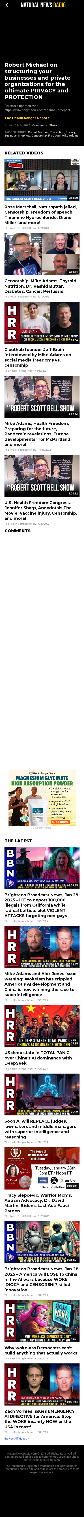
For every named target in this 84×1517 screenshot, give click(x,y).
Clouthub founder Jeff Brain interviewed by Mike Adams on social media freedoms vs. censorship (37, 357)
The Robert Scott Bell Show (20, 228)
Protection (57, 132)
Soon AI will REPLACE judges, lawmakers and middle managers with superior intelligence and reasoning (40, 1129)
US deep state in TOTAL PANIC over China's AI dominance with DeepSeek (38, 1058)
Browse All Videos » (16, 1438)
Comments (39, 125)
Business (10, 135)
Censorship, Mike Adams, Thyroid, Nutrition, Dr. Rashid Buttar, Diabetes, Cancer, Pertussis (41, 286)
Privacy (70, 132)
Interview (24, 135)
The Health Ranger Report (26, 118)
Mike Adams (70, 135)
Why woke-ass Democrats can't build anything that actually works (40, 1351)
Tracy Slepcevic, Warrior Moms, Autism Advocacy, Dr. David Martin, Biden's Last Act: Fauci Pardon (38, 1203)
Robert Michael (38, 132)
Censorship (39, 135)
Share (53, 125)
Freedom (54, 135)
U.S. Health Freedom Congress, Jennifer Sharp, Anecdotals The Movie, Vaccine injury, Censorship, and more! (40, 510)
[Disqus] (42, 593)
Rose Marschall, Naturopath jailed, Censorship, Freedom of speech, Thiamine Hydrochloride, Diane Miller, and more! (40, 215)
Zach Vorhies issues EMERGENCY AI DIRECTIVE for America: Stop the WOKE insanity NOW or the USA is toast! (39, 1419)
